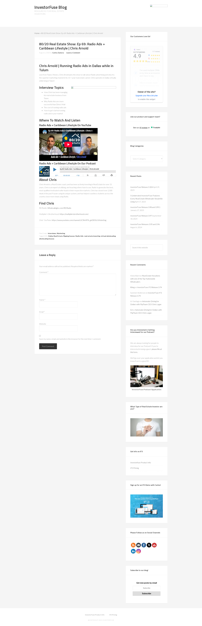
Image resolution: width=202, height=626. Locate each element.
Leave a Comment (73, 53)
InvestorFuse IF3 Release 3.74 (149, 287)
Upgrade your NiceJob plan (147, 95)
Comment (43, 272)
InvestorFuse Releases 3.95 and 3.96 (145, 224)
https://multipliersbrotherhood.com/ (74, 214)
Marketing (61, 233)
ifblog (132, 287)
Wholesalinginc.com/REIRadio (59, 208)
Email (42, 312)
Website (42, 324)
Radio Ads (79, 236)
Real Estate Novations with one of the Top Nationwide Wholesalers (145, 279)
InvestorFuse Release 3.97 (141, 216)
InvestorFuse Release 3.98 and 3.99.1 (145, 207)
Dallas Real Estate (55, 236)
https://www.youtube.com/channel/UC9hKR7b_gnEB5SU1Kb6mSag (79, 220)
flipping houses (69, 236)
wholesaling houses (46, 239)
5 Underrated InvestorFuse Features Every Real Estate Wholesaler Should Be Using (146, 198)
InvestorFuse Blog (50, 7)
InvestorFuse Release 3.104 (141, 187)
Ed (131, 310)
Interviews (52, 233)
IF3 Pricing (134, 468)
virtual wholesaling (108, 236)
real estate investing (92, 236)
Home (37, 33)
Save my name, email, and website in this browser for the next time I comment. (70, 339)
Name (42, 300)
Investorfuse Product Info (140, 462)
